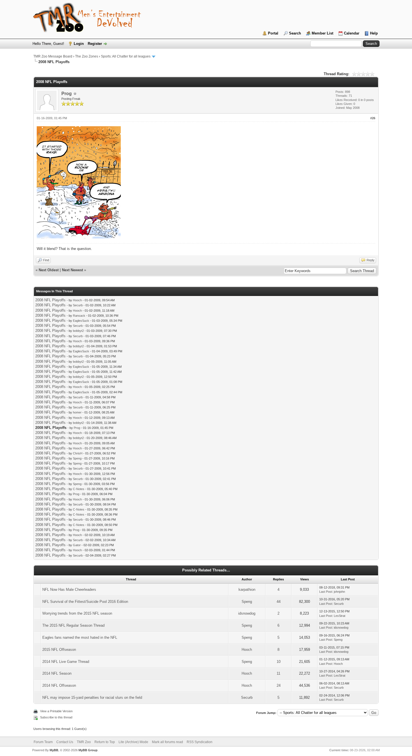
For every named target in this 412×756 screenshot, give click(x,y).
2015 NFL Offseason (59, 649)
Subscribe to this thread (56, 717)
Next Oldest (49, 270)
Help (374, 33)
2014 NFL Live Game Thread (65, 662)
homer (77, 412)
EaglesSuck (81, 320)
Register (95, 44)
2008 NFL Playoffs (50, 300)
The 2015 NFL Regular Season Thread (73, 625)
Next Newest (72, 270)
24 (279, 685)
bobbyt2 (78, 330)
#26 (372, 118)
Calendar (351, 33)
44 (279, 601)
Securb (78, 305)
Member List (322, 33)
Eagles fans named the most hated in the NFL (79, 637)
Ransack (79, 315)
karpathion (247, 589)
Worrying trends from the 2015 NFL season (77, 613)
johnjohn (339, 591)
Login (79, 44)
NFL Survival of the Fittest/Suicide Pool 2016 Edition (85, 601)
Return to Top (104, 742)
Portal (273, 33)
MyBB (54, 750)
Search (295, 33)
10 (279, 662)
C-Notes (78, 489)
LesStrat (339, 615)
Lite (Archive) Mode (133, 742)
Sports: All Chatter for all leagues (126, 56)
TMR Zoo (84, 742)
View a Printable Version (56, 711)
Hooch (77, 300)
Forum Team (43, 742)
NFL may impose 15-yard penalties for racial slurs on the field (92, 697)
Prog (66, 93)
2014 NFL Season (56, 673)
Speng (77, 458)
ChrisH (77, 453)
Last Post (325, 591)
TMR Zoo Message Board (52, 56)
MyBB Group (88, 750)
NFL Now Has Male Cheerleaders (69, 589)
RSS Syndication (199, 742)
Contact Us (64, 742)
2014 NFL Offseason (59, 685)
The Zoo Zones (86, 56)
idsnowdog (246, 613)
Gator (77, 545)
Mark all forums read (167, 742)
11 (278, 673)
